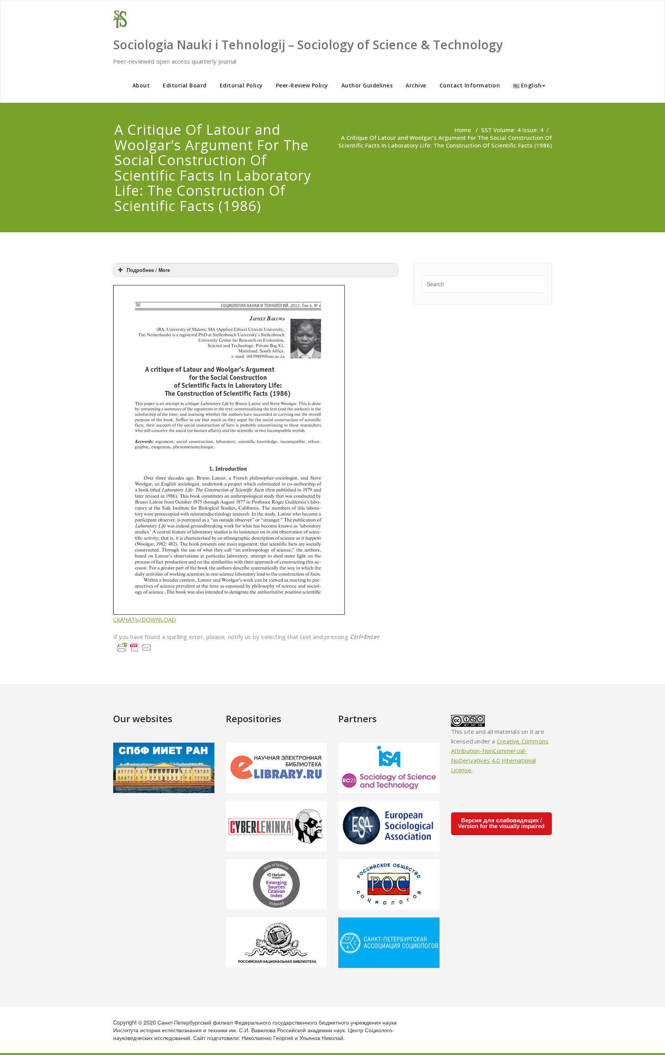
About (141, 85)
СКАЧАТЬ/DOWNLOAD (144, 619)
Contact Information (469, 85)
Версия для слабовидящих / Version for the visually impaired (501, 823)
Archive (416, 85)
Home (462, 130)
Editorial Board (185, 85)
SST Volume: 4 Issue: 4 (512, 130)
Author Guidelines (367, 85)
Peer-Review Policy (302, 85)
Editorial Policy (241, 85)
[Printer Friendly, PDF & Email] (134, 647)
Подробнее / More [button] (148, 270)
